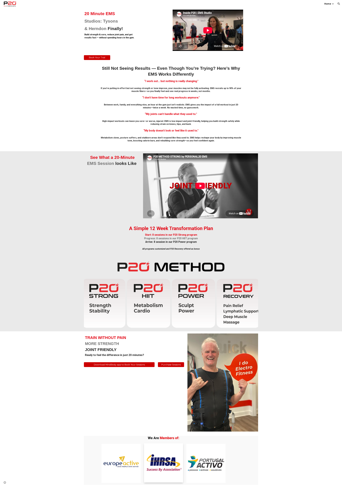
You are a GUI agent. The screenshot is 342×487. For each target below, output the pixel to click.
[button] (339, 4)
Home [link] (327, 4)
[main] (111, 25)
